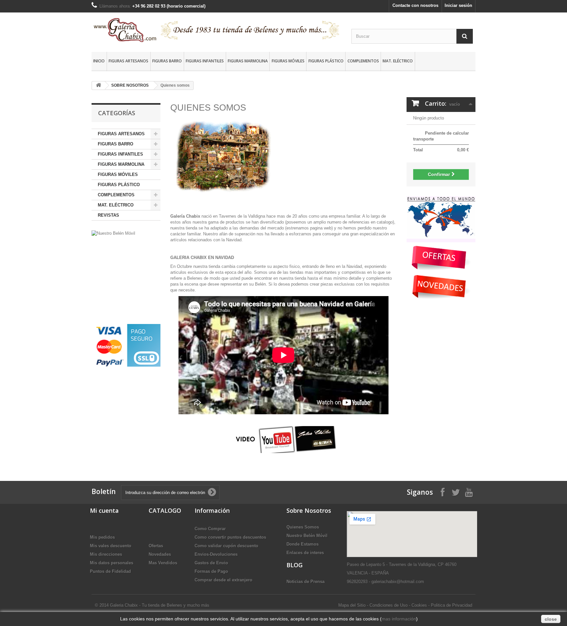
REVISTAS (108, 215)
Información (212, 510)
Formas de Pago (211, 571)
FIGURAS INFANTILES (205, 61)
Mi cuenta (104, 510)
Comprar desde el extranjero (223, 579)
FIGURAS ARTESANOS (128, 61)
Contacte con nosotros (415, 5)
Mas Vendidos (163, 562)
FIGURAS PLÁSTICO (326, 61)
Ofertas (156, 545)
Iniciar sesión (458, 5)
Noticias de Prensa (305, 581)
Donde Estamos (302, 544)
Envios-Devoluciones (216, 554)
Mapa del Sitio (352, 605)
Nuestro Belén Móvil (306, 535)
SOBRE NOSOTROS (130, 85)
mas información (399, 618)
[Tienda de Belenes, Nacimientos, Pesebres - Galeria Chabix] (217, 29)
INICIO (99, 61)
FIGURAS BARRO (167, 61)
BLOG (294, 565)
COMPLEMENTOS (363, 61)
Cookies (419, 605)
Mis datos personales (111, 562)
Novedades (160, 554)
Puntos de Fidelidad (110, 571)
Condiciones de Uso (388, 605)
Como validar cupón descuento (226, 545)
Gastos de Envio (211, 562)
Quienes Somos (302, 527)
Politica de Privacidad (451, 605)
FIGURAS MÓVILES (288, 61)
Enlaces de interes (305, 552)
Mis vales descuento (110, 545)
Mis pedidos (102, 537)
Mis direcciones (106, 554)
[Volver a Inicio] (98, 85)
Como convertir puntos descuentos (230, 537)
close (551, 619)
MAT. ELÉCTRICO (398, 61)
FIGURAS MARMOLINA (248, 61)
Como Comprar (210, 528)
